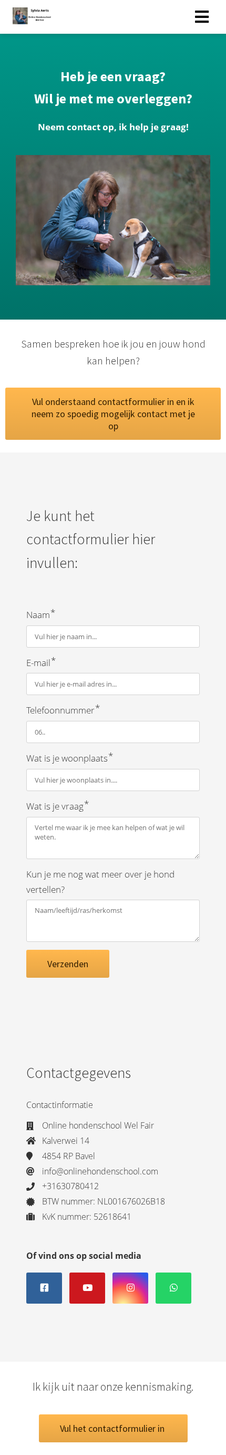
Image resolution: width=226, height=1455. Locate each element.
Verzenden (67, 964)
